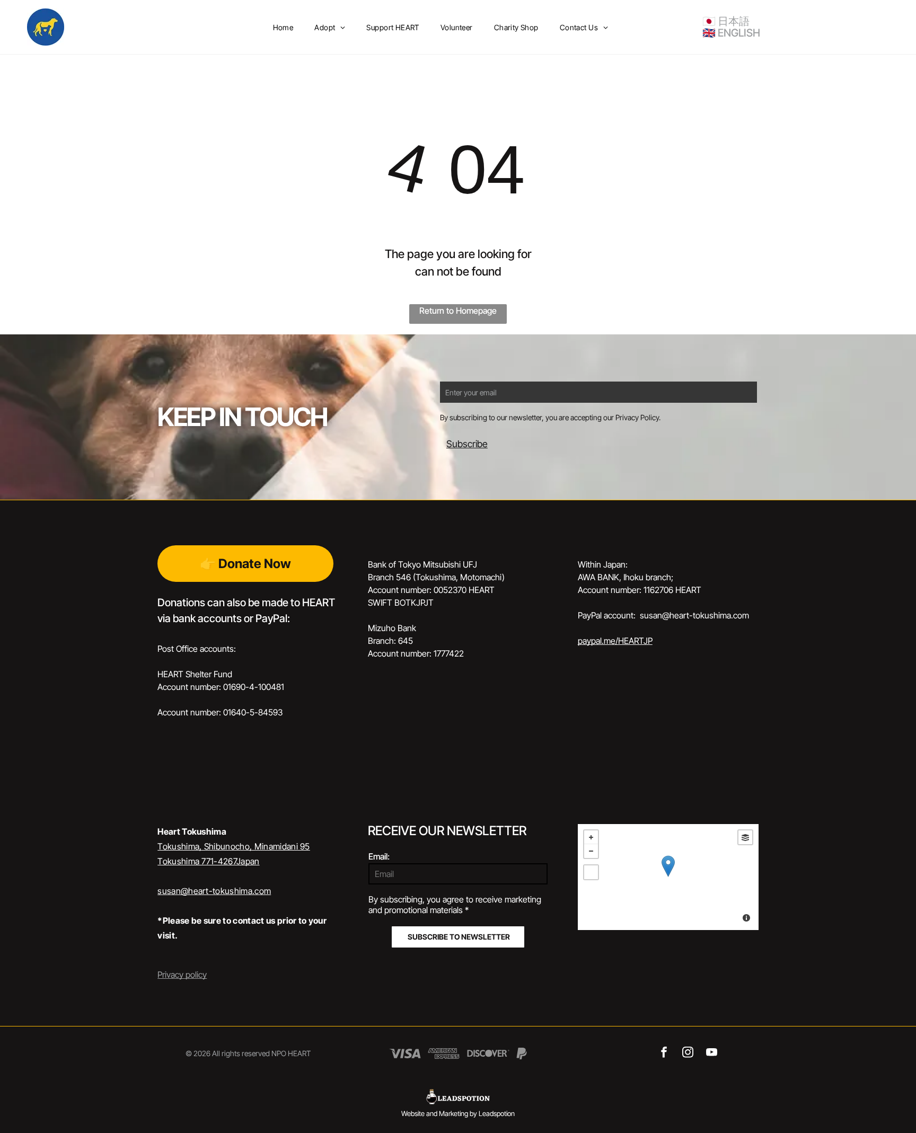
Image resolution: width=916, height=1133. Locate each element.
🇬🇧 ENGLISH (731, 32)
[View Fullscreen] (591, 872)
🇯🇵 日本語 (726, 21)
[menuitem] (283, 27)
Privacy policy (182, 974)
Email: (379, 856)
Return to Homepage (458, 310)
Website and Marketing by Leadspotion (458, 1113)
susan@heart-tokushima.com (214, 891)
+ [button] (591, 837)
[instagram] (688, 1053)
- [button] (591, 851)
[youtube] (711, 1053)
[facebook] (664, 1053)
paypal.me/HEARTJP (615, 640)
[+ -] (668, 877)
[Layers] (745, 837)
